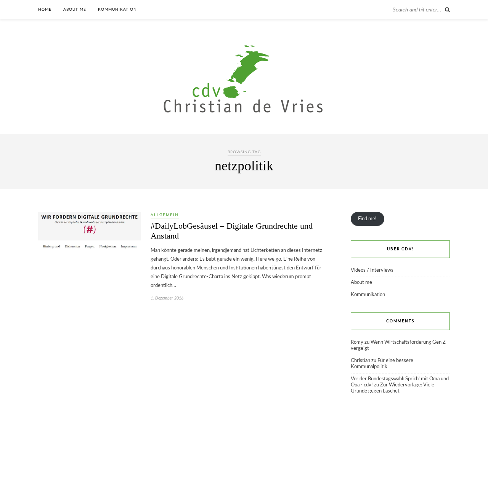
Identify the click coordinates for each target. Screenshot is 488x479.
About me (74, 9)
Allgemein (165, 215)
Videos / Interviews (372, 270)
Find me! (367, 218)
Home (44, 9)
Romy (357, 342)
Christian (360, 360)
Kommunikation (117, 9)
